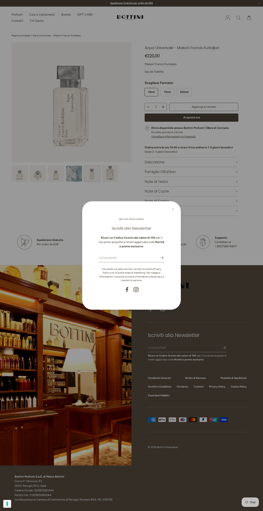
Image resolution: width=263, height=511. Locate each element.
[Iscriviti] (159, 258)
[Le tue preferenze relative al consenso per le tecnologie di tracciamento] (7, 504)
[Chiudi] (173, 209)
